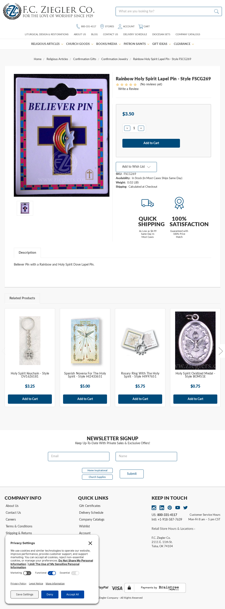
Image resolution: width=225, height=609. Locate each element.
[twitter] (185, 507)
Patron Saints (135, 44)
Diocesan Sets (161, 34)
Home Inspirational (97, 470)
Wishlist (84, 526)
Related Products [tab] (22, 298)
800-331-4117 (88, 26)
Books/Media (107, 44)
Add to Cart (30, 399)
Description (27, 252)
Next (220, 351)
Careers (11, 519)
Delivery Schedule (135, 34)
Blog (94, 34)
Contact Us (110, 34)
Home (38, 59)
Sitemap (84, 546)
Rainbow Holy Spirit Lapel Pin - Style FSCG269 (162, 59)
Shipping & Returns (19, 533)
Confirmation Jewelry (114, 59)
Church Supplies (97, 477)
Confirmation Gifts (84, 59)
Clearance (182, 44)
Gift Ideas (160, 44)
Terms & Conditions (19, 526)
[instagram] (154, 507)
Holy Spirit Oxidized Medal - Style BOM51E (195, 375)
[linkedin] (162, 507)
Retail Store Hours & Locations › (173, 528)
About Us (80, 34)
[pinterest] (169, 507)
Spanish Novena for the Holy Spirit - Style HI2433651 (85, 375)
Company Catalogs (188, 34)
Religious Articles (45, 44)
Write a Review (128, 89)
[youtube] (177, 507)
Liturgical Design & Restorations (47, 34)
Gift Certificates (89, 506)
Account (128, 26)
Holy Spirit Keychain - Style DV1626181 (30, 375)
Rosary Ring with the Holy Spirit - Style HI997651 (140, 375)
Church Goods (78, 44)
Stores (109, 26)
